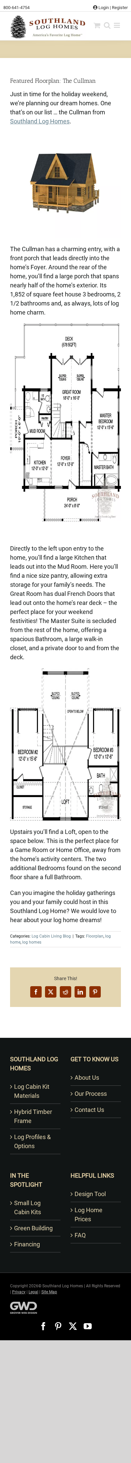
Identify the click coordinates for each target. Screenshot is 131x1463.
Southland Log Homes (40, 121)
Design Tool (90, 1193)
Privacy (19, 1292)
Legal (33, 1292)
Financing (27, 1244)
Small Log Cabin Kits (27, 1207)
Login (103, 7)
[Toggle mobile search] (107, 25)
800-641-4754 (16, 7)
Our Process (91, 1093)
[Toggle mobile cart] (97, 25)
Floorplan (94, 936)
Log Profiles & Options (32, 1141)
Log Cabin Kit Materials (31, 1091)
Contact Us (89, 1109)
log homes (31, 942)
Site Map (49, 1292)
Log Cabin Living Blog (51, 936)
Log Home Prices (88, 1214)
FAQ (80, 1235)
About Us (87, 1077)
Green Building (33, 1228)
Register (120, 7)
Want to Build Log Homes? (65, 1029)
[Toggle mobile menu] (117, 25)
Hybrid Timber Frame (33, 1116)
